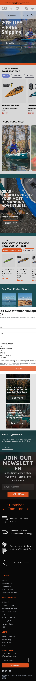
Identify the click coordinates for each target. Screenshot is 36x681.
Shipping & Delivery (9, 621)
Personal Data (6, 643)
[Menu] (4, 15)
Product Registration (9, 611)
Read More (16, 397)
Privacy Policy (6, 640)
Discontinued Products (10, 608)
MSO (3, 627)
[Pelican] (11, 8)
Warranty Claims (7, 624)
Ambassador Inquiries (9, 592)
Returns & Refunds (8, 618)
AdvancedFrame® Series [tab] (12, 250)
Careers (4, 580)
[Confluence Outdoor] (4, 8)
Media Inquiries (7, 583)
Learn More (7, 447)
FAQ (3, 614)
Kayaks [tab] (5, 76)
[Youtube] (10, 671)
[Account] (28, 15)
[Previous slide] (2, 2)
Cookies (4, 646)
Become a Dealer (8, 589)
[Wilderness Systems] (17, 8)
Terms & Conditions (9, 636)
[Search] (23, 15)
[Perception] (26, 8)
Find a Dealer (6, 586)
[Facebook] (3, 671)
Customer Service (8, 605)
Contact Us (5, 602)
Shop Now (11, 222)
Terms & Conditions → (9, 48)
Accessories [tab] (17, 76)
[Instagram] (6, 671)
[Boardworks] (32, 8)
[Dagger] (22, 8)
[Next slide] (34, 2)
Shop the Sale (12, 42)
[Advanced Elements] (12, 15)
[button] (4, 677)
